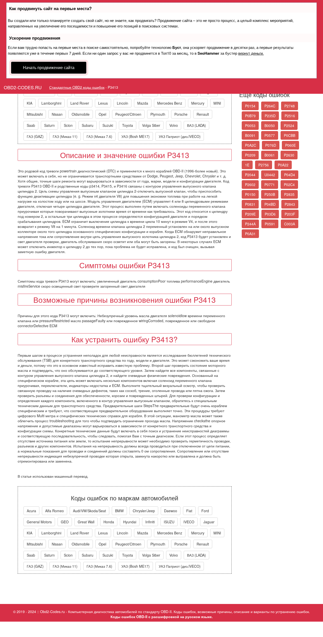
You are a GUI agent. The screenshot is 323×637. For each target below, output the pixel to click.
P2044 (250, 174)
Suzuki (107, 125)
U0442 (269, 174)
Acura (31, 510)
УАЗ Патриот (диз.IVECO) (180, 136)
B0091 (250, 135)
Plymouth (157, 114)
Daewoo (170, 510)
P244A (250, 223)
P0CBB (289, 135)
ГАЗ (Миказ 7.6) (99, 136)
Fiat (189, 510)
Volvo (173, 125)
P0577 (269, 135)
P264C (269, 105)
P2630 (289, 155)
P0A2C (250, 145)
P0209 (250, 155)
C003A (289, 223)
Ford (205, 510)
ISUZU (169, 521)
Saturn (49, 125)
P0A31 (250, 233)
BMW (119, 510)
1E (247, 164)
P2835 (289, 194)
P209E (250, 214)
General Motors (39, 521)
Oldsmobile (81, 114)
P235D (270, 115)
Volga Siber (151, 125)
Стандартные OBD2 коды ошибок (76, 87)
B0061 (269, 155)
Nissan (57, 114)
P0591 (270, 223)
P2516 (290, 115)
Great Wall (86, 521)
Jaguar (208, 521)
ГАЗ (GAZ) (35, 136)
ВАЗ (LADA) (196, 125)
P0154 (250, 105)
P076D (270, 145)
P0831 (250, 204)
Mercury (197, 103)
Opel (102, 114)
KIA (29, 103)
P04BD (270, 204)
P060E (290, 145)
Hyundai (129, 521)
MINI (217, 103)
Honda (108, 521)
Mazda (142, 103)
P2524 (289, 125)
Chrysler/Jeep (144, 510)
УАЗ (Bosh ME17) (135, 136)
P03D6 (270, 214)
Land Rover (79, 103)
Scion (68, 125)
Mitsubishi (35, 114)
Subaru (87, 125)
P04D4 (289, 174)
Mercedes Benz (169, 103)
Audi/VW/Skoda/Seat (89, 510)
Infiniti (150, 521)
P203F (290, 214)
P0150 (250, 194)
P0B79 (250, 115)
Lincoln (122, 103)
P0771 (269, 184)
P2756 (263, 164)
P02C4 (289, 184)
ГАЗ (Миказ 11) (65, 136)
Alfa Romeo (54, 510)
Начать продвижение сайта (48, 67)
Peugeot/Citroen (128, 114)
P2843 (290, 204)
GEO (65, 521)
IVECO (188, 521)
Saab (31, 125)
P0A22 (283, 164)
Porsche (180, 114)
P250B (269, 194)
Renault (203, 114)
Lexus (103, 103)
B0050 (269, 125)
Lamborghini (51, 103)
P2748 (289, 105)
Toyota (127, 125)
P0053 (250, 125)
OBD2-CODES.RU (23, 87)
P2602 (250, 184)
